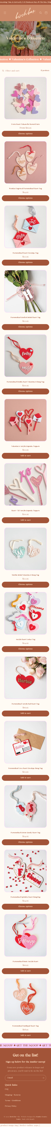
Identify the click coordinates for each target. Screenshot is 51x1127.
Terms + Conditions (13, 1100)
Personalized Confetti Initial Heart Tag (25, 317)
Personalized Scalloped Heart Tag (25, 1026)
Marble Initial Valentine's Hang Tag (25, 575)
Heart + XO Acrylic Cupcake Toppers (25, 510)
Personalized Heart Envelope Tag (25, 253)
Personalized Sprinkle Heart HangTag (25, 897)
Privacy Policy (10, 1106)
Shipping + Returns (13, 1095)
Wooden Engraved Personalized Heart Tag (25, 188)
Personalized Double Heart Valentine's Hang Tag (25, 382)
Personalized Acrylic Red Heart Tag (25, 704)
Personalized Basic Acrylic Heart (25, 961)
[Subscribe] (43, 1078)
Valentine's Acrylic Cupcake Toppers (25, 446)
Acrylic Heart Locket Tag (25, 639)
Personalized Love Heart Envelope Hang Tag (25, 768)
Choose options (25, 134)
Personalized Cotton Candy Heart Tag (25, 833)
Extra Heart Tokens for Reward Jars (25, 124)
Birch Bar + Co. (15, 1117)
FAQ (6, 1089)
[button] (5, 13)
